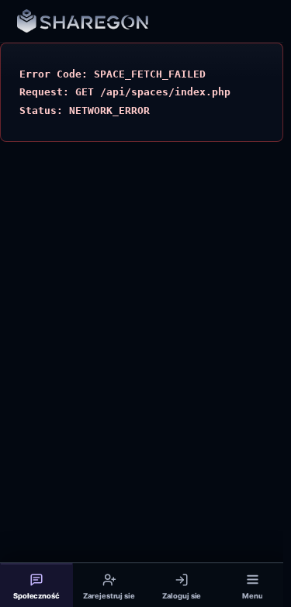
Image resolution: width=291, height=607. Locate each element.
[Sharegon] (82, 21)
